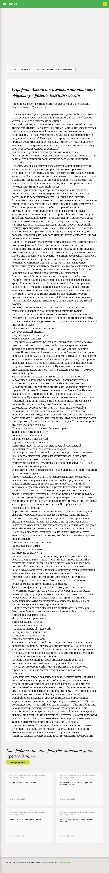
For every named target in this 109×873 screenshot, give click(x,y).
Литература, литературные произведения (53, 69)
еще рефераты (18, 762)
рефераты (25, 69)
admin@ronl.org (64, 863)
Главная (12, 69)
